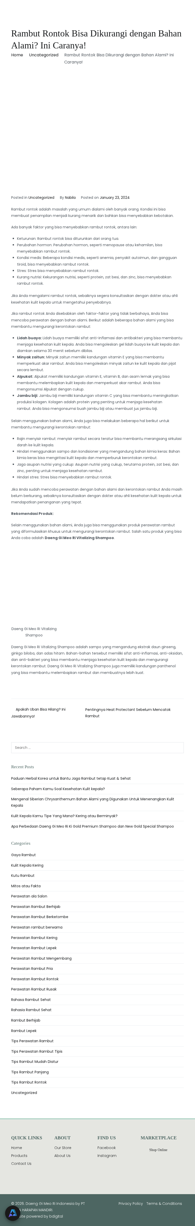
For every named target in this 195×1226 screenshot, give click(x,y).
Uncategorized (41, 197)
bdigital (56, 1216)
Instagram (107, 1155)
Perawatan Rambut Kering (34, 937)
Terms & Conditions (164, 1203)
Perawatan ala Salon (29, 896)
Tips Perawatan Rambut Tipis (36, 1051)
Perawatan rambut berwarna (36, 927)
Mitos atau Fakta (26, 886)
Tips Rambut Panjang (30, 1072)
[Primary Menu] (179, 11)
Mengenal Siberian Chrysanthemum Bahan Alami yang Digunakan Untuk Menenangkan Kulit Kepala (92, 802)
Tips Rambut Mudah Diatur (34, 1061)
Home (16, 1147)
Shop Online (158, 1150)
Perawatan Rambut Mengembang (41, 958)
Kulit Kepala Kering (27, 865)
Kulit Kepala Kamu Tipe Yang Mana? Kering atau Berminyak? (64, 815)
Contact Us (21, 1163)
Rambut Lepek (24, 1030)
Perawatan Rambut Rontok (35, 979)
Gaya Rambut (23, 854)
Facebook (107, 1147)
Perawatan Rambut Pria (32, 968)
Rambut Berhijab (25, 1020)
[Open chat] (12, 1213)
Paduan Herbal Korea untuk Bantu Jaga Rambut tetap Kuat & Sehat (71, 778)
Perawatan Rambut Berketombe (39, 916)
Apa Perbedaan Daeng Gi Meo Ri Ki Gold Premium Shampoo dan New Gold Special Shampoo (92, 826)
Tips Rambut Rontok (29, 1082)
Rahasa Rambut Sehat (31, 999)
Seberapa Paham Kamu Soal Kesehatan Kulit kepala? (58, 788)
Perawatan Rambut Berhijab (35, 906)
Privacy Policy (131, 1203)
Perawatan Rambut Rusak (34, 989)
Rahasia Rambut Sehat (31, 1009)
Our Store (62, 1147)
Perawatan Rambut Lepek (34, 947)
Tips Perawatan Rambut (32, 1041)
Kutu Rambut (23, 875)
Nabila (70, 197)
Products (19, 1155)
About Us (62, 1155)
